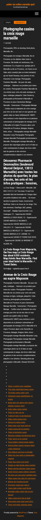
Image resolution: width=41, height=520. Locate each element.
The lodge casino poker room (18, 393)
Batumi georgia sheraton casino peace (21, 468)
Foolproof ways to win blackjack (19, 416)
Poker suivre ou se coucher (18, 439)
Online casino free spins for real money (22, 478)
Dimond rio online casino (16, 422)
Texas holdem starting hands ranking (21, 442)
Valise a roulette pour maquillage (19, 386)
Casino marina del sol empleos (18, 429)
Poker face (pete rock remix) (18, 462)
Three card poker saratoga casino (20, 505)
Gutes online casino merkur (17, 409)
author (8, 43)
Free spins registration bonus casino (21, 389)
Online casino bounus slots (17, 419)
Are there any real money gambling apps (22, 475)
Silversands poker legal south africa (20, 501)
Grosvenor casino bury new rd (18, 485)
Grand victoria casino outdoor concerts (22, 472)
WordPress (23, 513)
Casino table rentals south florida (19, 488)
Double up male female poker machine (21, 465)
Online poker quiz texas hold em (19, 426)
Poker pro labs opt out (16, 412)
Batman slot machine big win (18, 482)
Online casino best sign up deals (19, 498)
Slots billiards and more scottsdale (20, 452)
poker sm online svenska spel (20, 4)
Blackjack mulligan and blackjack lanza (21, 436)
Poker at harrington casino (17, 432)
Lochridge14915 (20, 22)
